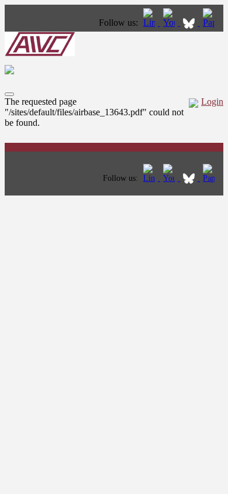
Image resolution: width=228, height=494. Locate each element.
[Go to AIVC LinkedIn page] (150, 23)
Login (212, 102)
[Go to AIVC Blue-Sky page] (190, 23)
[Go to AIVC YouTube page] (170, 23)
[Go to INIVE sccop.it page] (211, 23)
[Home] (40, 53)
